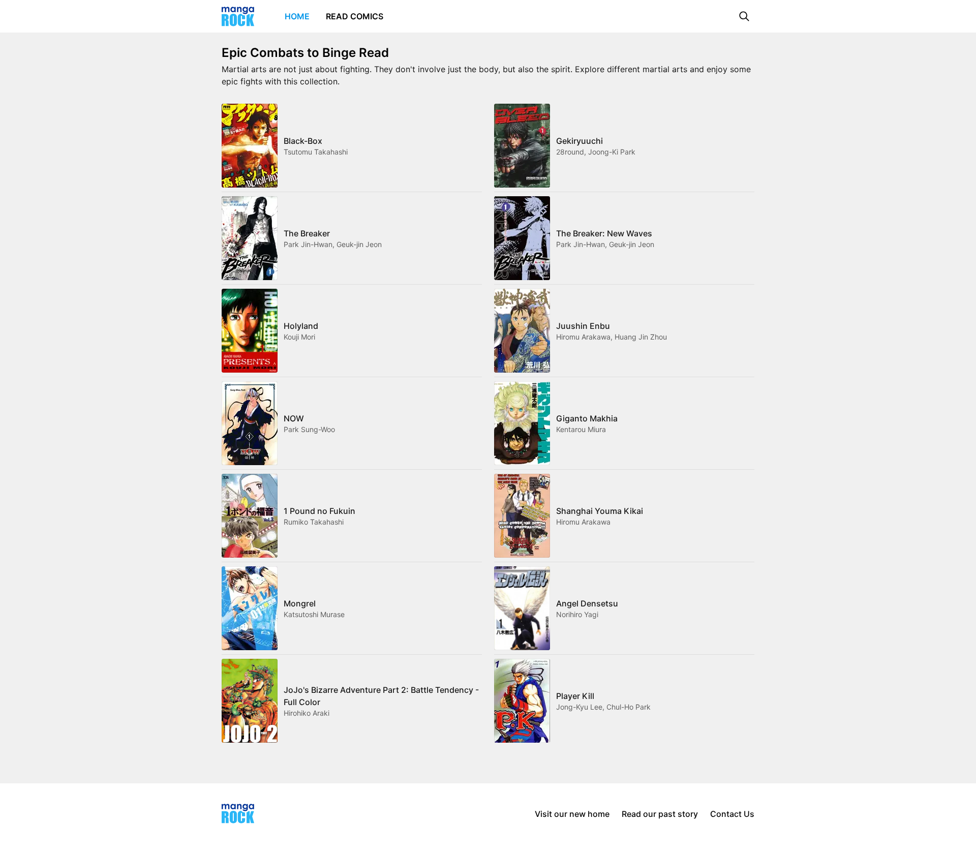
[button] (744, 16)
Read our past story (660, 814)
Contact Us (732, 814)
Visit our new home (572, 814)
